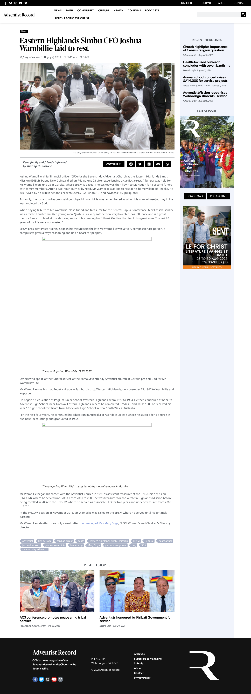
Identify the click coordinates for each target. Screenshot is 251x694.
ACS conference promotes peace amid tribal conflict (53, 619)
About (138, 668)
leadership (76, 545)
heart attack (165, 540)
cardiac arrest (65, 540)
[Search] (243, 14)
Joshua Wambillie (55, 545)
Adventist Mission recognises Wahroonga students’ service (205, 94)
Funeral (149, 540)
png (134, 545)
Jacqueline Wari (32, 57)
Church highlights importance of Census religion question (205, 48)
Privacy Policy (142, 677)
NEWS (58, 10)
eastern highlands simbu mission (108, 540)
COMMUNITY (85, 10)
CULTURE (103, 10)
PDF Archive (218, 196)
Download (195, 196)
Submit (138, 663)
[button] (113, 164)
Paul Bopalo (25, 625)
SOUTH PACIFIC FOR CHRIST (71, 18)
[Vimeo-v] (25, 3)
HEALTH (118, 10)
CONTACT (240, 3)
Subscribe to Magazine (148, 658)
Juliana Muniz (39, 625)
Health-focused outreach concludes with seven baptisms (206, 63)
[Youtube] (20, 3)
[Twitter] (10, 3)
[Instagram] (15, 3)
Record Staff (105, 625)
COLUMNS (134, 10)
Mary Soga (94, 545)
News (24, 31)
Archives (139, 654)
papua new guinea (116, 545)
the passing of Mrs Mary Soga (99, 523)
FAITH (69, 10)
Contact (138, 673)
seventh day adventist (34, 549)
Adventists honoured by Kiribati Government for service (136, 619)
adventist (27, 540)
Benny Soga (45, 540)
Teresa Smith (189, 85)
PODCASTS (152, 10)
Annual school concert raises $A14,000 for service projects (205, 79)
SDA (143, 545)
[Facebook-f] (5, 3)
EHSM (136, 540)
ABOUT (222, 3)
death (81, 540)
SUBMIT (206, 3)
